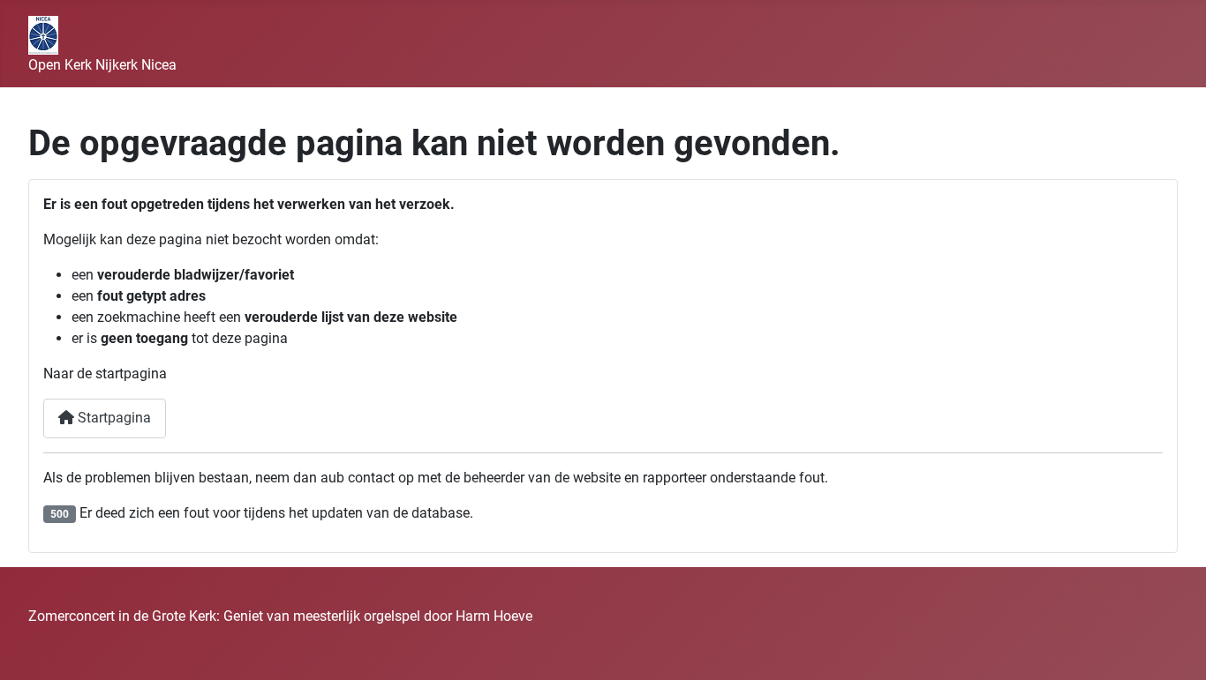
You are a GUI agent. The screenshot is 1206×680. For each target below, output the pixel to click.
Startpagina (112, 417)
